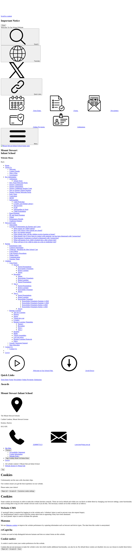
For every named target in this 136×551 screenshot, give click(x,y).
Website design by (15, 466)
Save (19, 549)
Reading (16, 332)
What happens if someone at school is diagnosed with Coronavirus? (36, 238)
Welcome (12, 169)
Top (3, 469)
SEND (11, 198)
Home (7, 165)
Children (8, 261)
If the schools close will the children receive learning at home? (34, 234)
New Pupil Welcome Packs (18, 183)
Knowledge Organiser (25, 290)
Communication (14, 257)
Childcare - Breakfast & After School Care (23, 249)
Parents (7, 244)
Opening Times (14, 259)
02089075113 (37, 444)
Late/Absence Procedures (17, 253)
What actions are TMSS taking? (24, 228)
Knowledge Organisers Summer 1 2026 (35, 303)
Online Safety (14, 255)
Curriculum (13, 196)
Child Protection (19, 202)
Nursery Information (16, 186)
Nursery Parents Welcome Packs (20, 192)
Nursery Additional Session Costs (20, 188)
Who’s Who (13, 173)
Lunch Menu (13, 251)
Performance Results (16, 219)
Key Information (10, 177)
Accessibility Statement (17, 452)
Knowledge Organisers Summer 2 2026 (35, 301)
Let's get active (19, 337)
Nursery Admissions (16, 185)
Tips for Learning (19, 312)
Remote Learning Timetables (23, 322)
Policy (16, 341)
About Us (8, 167)
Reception (17, 274)
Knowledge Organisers (25, 269)
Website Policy (14, 456)
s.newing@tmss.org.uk (82, 444)
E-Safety (16, 320)
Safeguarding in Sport (21, 209)
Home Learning (23, 270)
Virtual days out (19, 318)
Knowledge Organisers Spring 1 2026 (35, 307)
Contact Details (14, 171)
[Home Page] (15, 146)
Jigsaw (20, 272)
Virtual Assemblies (20, 335)
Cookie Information (16, 454)
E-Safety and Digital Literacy (23, 204)
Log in (7, 353)
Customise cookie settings (26, 491)
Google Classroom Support (18, 343)
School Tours (18, 181)
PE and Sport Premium (17, 215)
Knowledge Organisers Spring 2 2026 (35, 305)
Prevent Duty (18, 206)
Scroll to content (6, 16)
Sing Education (14, 345)
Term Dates (13, 225)
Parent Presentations (24, 267)
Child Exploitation (20, 211)
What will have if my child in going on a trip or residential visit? (35, 242)
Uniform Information (16, 248)
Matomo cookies (11, 525)
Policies (8, 450)
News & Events (10, 223)
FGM (15, 207)
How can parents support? (22, 232)
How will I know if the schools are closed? (28, 230)
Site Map (8, 448)
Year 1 (16, 284)
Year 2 (16, 293)
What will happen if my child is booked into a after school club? (35, 240)
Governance (13, 175)
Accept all (13, 491)
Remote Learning (15, 311)
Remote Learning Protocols (23, 339)
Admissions (13, 179)
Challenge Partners (15, 221)
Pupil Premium (14, 213)
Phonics (16, 314)
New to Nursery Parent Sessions (20, 190)
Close (3, 25)
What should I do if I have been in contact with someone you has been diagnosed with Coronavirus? (47, 236)
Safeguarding (13, 200)
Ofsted (11, 217)
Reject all (4, 491)
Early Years (13, 194)
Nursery (16, 265)
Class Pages (13, 263)
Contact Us (9, 347)
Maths (16, 333)
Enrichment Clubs (15, 246)
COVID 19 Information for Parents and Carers (25, 227)
